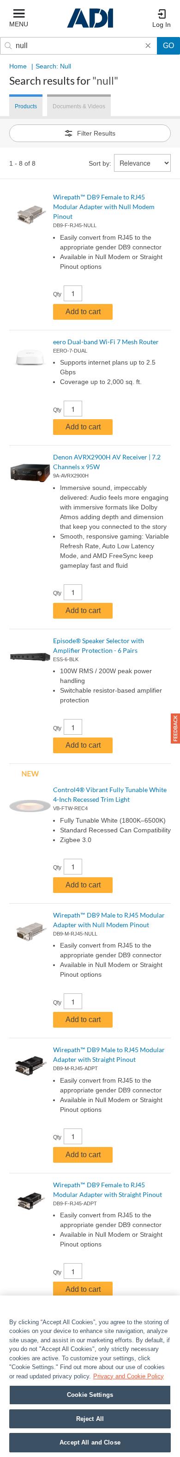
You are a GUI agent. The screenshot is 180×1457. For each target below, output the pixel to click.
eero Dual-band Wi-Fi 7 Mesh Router (106, 342)
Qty (57, 294)
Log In (161, 24)
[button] (175, 728)
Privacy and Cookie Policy (128, 1376)
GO (168, 46)
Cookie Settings (90, 1394)
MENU (18, 24)
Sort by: (100, 163)
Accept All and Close (90, 1442)
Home (18, 66)
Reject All (90, 1418)
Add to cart (83, 312)
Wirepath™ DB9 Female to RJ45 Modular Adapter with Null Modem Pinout (104, 206)
